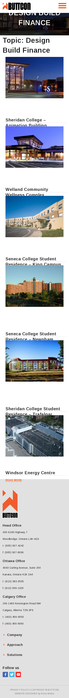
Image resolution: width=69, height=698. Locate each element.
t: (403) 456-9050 (13, 616)
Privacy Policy (19, 690)
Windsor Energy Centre (30, 472)
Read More (13, 480)
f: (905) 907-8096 (13, 552)
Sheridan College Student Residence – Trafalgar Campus (32, 414)
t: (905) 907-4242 (13, 545)
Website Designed (26, 693)
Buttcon (53, 690)
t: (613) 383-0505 (13, 581)
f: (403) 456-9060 (13, 623)
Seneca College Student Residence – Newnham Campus (30, 339)
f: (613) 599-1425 (13, 588)
